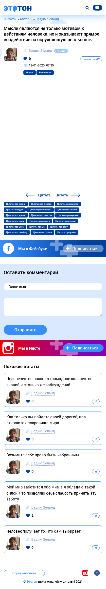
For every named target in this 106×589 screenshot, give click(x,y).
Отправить (25, 329)
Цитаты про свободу (16, 232)
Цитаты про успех (66, 232)
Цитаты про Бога (15, 227)
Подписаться (85, 248)
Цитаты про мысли (67, 209)
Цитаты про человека (40, 209)
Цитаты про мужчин (68, 215)
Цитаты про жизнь (15, 204)
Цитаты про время (15, 215)
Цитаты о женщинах (67, 204)
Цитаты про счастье (41, 215)
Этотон (32, 581)
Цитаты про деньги (65, 221)
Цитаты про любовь (41, 204)
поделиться (90, 59)
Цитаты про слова (42, 232)
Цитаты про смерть (40, 221)
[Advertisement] (53, 137)
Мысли (29, 72)
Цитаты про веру (59, 227)
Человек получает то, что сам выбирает (43, 531)
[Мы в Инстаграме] (85, 572)
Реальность (45, 72)
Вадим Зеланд (40, 50)
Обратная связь (24, 573)
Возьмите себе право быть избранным (42, 454)
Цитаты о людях (14, 209)
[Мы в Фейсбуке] (97, 572)
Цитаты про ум (37, 227)
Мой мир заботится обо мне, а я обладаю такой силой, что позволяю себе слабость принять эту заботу (51, 492)
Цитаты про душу (15, 221)
